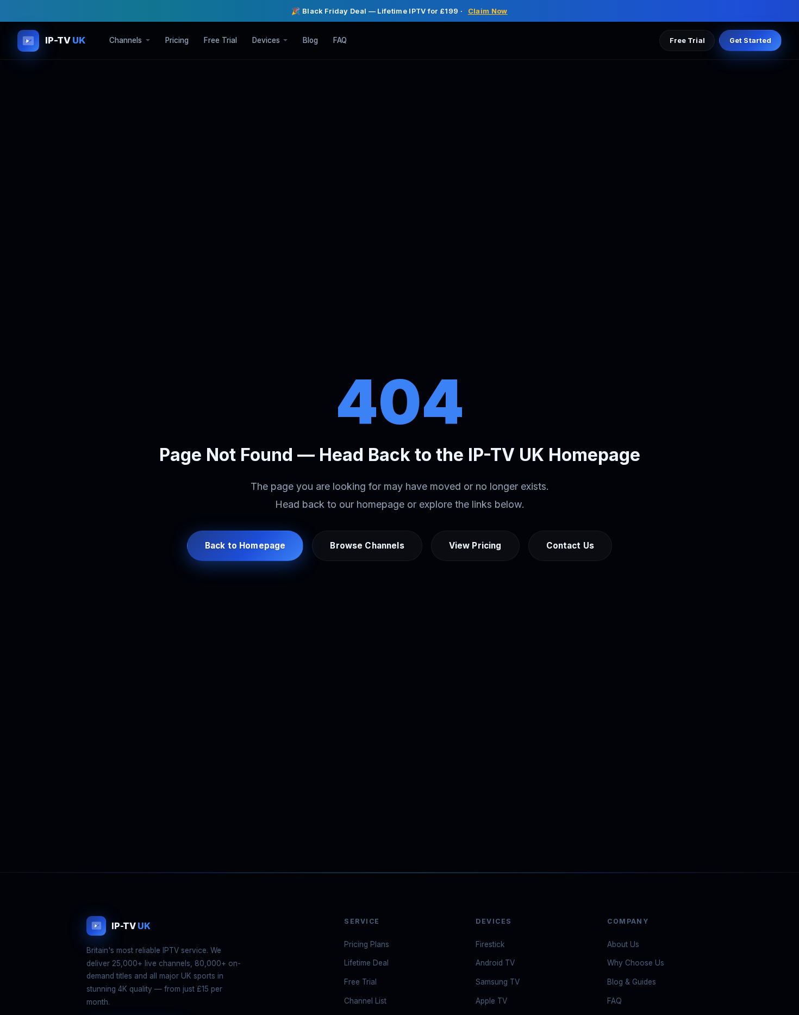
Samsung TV (498, 981)
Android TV (495, 962)
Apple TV (491, 1001)
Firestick (490, 944)
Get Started (750, 40)
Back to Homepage (245, 545)
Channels (125, 40)
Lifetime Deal (366, 962)
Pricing (177, 40)
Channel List (365, 1001)
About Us (623, 944)
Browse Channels (367, 545)
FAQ (340, 40)
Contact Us (570, 545)
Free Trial (220, 40)
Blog (310, 40)
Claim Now (488, 11)
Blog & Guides (631, 981)
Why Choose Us (635, 962)
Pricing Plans (366, 944)
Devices (266, 40)
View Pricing (475, 545)
